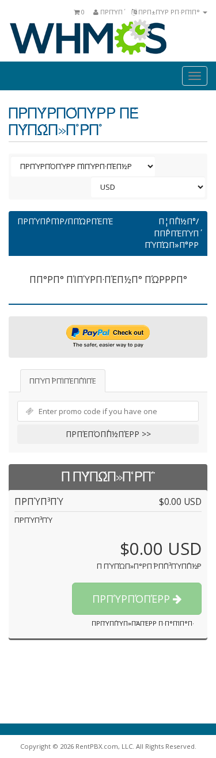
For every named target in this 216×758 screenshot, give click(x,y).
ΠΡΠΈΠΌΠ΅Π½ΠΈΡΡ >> (108, 433)
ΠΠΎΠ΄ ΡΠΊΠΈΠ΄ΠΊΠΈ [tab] (62, 381)
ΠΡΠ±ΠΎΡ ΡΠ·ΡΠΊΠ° (169, 11)
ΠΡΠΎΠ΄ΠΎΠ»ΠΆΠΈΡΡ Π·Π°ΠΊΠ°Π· (143, 623)
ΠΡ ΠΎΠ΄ (110, 11)
